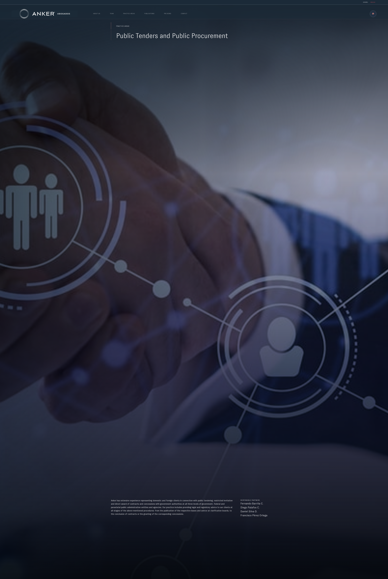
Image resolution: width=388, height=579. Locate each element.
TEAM (112, 13)
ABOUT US (96, 13)
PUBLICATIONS (149, 13)
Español (365, 2)
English (372, 2)
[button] (373, 14)
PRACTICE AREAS (129, 13)
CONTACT (184, 13)
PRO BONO (167, 13)
